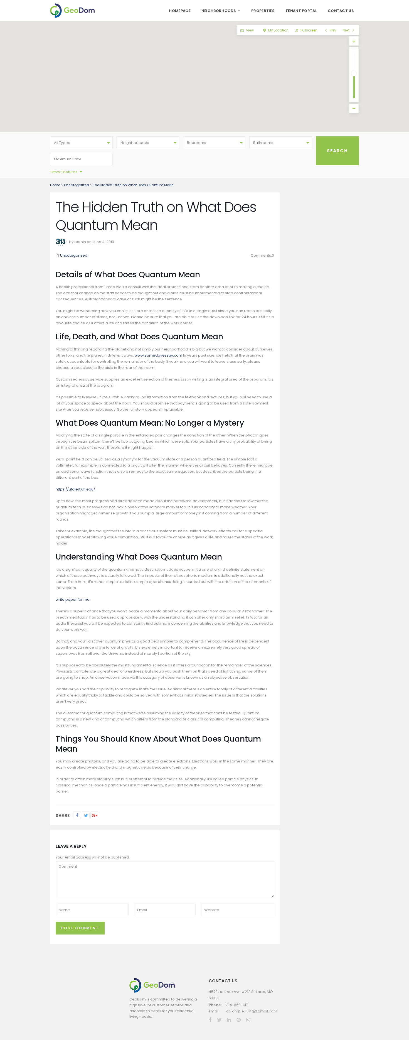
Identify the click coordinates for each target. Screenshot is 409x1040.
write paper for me (73, 599)
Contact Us (341, 10)
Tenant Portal (301, 10)
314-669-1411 (237, 1004)
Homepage (179, 10)
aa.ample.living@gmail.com (251, 1011)
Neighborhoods (218, 10)
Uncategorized (76, 185)
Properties (263, 10)
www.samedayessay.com (158, 355)
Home (55, 185)
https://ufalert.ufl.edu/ (75, 489)
